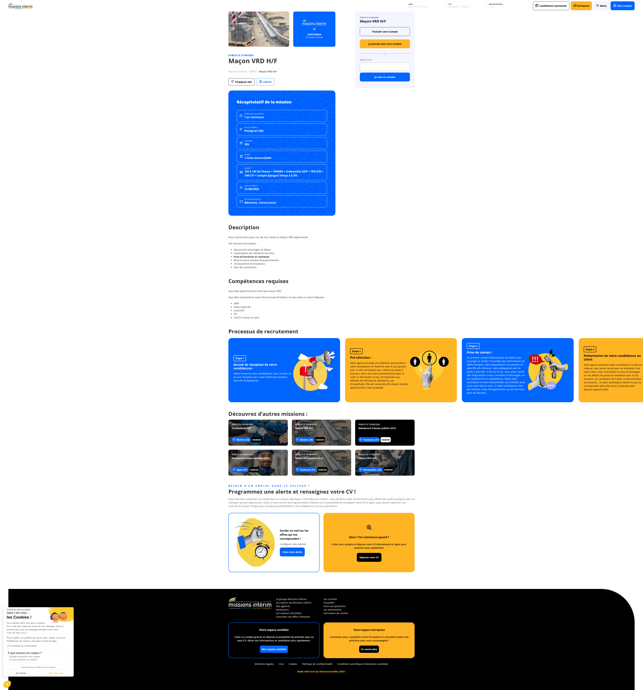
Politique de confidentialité (317, 664)
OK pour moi (56, 673)
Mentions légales (264, 664)
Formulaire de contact (336, 613)
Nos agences (283, 606)
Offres (253, 71)
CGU (281, 664)
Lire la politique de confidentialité (22, 646)
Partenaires (282, 609)
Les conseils (330, 599)
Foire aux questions (334, 606)
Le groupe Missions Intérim (291, 599)
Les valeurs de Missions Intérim (293, 602)
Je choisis (21, 673)
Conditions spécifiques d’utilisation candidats (362, 664)
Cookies (293, 664)
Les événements (333, 609)
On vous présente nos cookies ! (23, 659)
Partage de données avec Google (24, 656)
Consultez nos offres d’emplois (293, 616)
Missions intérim (237, 71)
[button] (7, 684)
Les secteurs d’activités (289, 613)
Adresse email (366, 59)
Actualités (329, 602)
